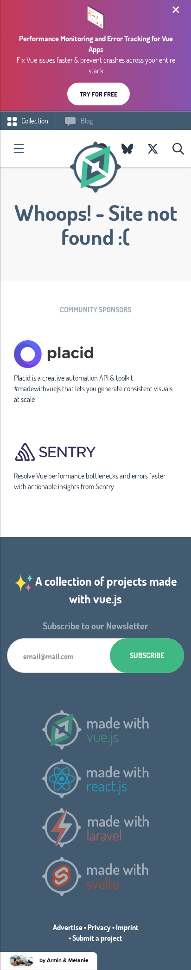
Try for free (98, 94)
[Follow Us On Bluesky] (127, 148)
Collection (34, 120)
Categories (18, 148)
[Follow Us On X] (153, 148)
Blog (86, 120)
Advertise (68, 927)
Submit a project (97, 938)
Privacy (99, 927)
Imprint (127, 927)
